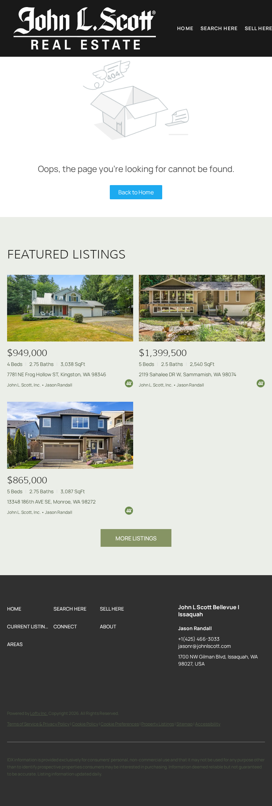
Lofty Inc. (39, 713)
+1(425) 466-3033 (199, 638)
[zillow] (183, 679)
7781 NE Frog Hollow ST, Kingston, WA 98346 (56, 374)
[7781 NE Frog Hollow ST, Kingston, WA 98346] (70, 308)
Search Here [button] (219, 28)
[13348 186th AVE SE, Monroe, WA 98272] (70, 435)
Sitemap (184, 724)
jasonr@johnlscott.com (204, 646)
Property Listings (157, 724)
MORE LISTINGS (136, 538)
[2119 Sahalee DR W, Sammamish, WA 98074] (202, 308)
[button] (84, 28)
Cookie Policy (85, 724)
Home (185, 28)
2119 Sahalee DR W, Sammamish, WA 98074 (187, 374)
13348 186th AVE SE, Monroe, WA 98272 (51, 501)
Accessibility (207, 724)
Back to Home (136, 192)
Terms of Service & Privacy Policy (38, 724)
